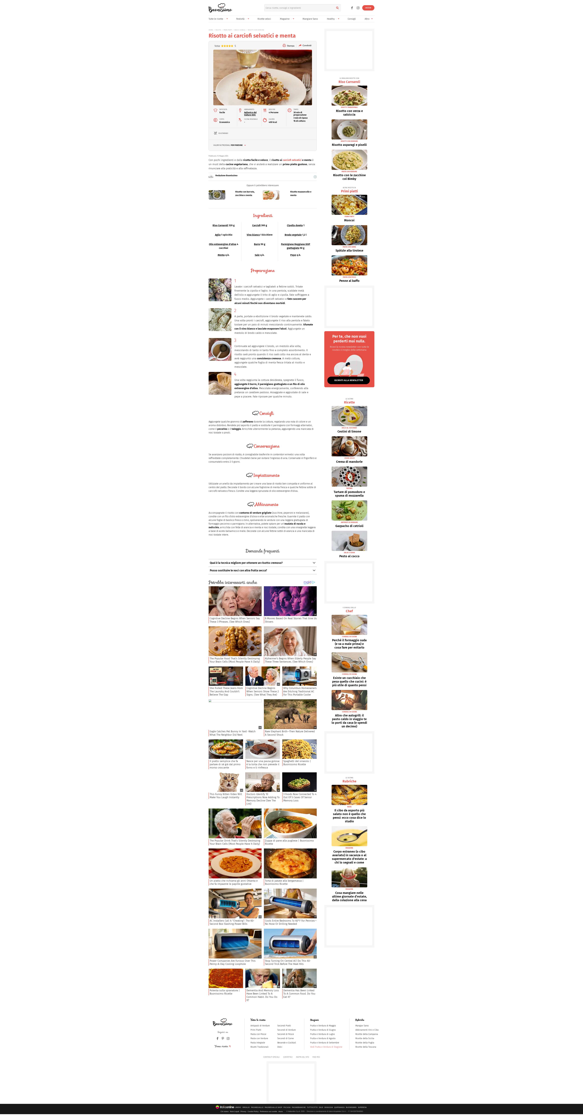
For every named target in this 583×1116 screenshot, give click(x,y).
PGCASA (287, 1107)
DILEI (321, 1107)
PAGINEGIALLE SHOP (273, 1107)
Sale (257, 255)
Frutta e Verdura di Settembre (324, 1042)
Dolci (279, 1047)
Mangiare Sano (310, 18)
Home (211, 30)
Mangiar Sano (362, 1025)
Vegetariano (223, 133)
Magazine (285, 18)
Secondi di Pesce (285, 1034)
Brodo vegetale (293, 234)
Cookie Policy (253, 1111)
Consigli (352, 18)
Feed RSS (316, 1057)
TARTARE (349, 488)
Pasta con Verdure (259, 1038)
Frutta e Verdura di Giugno (323, 1030)
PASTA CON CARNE (349, 247)
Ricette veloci (264, 18)
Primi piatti (349, 190)
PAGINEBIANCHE (299, 1107)
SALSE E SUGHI (349, 553)
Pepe (293, 255)
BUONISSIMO (351, 1107)
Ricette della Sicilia (364, 1038)
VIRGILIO (246, 1107)
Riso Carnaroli (220, 225)
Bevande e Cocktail (286, 1042)
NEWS (349, 807)
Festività (240, 18)
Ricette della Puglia (364, 1042)
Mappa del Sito (302, 1057)
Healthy (331, 18)
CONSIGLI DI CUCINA (349, 637)
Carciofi (256, 225)
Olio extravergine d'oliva (222, 244)
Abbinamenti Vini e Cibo (367, 1030)
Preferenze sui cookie (268, 1111)
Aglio (218, 234)
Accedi (368, 8)
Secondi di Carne (285, 1038)
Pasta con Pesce (258, 1034)
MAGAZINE (349, 848)
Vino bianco (253, 234)
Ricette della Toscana (365, 1047)
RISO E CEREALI (239, 30)
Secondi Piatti (284, 1025)
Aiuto (280, 1111)
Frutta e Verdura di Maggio (323, 1025)
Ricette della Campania (366, 1034)
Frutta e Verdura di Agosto (323, 1038)
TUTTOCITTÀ (312, 1107)
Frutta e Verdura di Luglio (322, 1034)
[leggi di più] (315, 176)
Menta (221, 255)
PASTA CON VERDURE (349, 172)
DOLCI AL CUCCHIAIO (349, 428)
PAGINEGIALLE (257, 1107)
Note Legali (234, 1111)
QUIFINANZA (339, 1107)
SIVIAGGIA (328, 1107)
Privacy (243, 1111)
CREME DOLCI (349, 458)
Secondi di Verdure (286, 1030)
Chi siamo (225, 1111)
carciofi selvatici (292, 160)
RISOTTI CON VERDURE (256, 30)
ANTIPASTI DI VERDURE (349, 522)
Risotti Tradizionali (260, 1047)
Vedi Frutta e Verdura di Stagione (326, 1047)
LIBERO (238, 1107)
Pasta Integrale (258, 1042)
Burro (257, 244)
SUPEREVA (362, 1107)
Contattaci (288, 1057)
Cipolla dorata (295, 225)
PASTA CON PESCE (349, 277)
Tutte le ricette (216, 18)
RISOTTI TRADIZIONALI (349, 107)
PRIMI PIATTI (227, 30)
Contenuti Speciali (271, 1057)
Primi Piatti (256, 1030)
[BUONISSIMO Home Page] (220, 7)
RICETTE (218, 30)
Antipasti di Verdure (260, 1025)
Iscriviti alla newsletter (348, 380)
